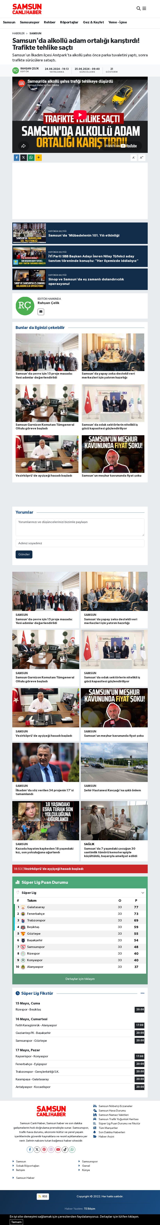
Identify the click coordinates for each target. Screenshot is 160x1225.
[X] (37, 1149)
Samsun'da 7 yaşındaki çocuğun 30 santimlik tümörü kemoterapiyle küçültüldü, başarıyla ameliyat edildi (110, 852)
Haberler (18, 33)
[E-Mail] (41, 312)
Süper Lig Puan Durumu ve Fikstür (119, 1123)
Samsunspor (29, 22)
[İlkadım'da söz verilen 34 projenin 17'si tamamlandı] (45, 762)
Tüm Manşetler (108, 1128)
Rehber (49, 22)
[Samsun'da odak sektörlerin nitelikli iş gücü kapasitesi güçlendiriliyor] (113, 403)
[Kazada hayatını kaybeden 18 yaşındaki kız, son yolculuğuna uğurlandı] (45, 820)
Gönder (24, 554)
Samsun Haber (25, 1177)
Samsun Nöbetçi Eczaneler (115, 1106)
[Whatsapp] (72, 1149)
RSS (44, 1196)
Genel (86, 1165)
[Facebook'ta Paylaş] (16, 157)
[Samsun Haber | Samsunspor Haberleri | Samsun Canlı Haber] (27, 9)
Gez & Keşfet (93, 22)
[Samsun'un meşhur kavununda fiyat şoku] (113, 454)
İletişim (20, 1170)
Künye (86, 1170)
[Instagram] (51, 1149)
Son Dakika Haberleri (112, 1132)
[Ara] (139, 8)
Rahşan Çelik (48, 303)
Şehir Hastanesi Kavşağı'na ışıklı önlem (112, 790)
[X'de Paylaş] (23, 157)
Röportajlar (69, 22)
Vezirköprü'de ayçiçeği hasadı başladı (44, 475)
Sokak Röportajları (27, 1165)
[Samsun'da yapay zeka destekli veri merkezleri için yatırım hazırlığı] (113, 352)
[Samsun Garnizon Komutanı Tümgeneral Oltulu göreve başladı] (47, 403)
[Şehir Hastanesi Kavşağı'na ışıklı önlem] (114, 762)
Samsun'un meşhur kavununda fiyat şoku (111, 475)
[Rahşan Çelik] (25, 306)
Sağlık (89, 844)
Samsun (9, 22)
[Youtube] (58, 1149)
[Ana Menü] (144, 8)
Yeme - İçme (117, 22)
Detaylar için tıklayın (80, 979)
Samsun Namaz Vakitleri (114, 1114)
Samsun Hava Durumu (112, 1110)
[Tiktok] (65, 1149)
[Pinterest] (44, 1149)
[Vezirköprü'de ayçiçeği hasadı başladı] (47, 454)
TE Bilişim (89, 1208)
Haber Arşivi (106, 1136)
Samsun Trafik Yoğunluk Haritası (119, 1119)
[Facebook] (30, 1149)
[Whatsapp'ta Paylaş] (31, 157)
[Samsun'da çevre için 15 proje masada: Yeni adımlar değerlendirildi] (47, 352)
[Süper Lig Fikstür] (142, 993)
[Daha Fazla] (38, 157)
